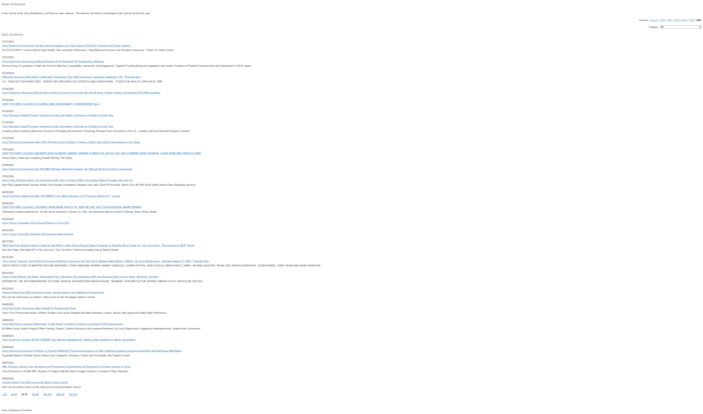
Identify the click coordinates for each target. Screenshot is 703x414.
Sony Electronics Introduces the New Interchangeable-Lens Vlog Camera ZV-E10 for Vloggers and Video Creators (66, 45)
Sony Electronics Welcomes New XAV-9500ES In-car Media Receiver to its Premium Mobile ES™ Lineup (61, 196)
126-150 (60, 394)
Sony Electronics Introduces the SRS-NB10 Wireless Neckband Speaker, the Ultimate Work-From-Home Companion (67, 169)
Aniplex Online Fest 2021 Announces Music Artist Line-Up (35, 382)
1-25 (4, 394)
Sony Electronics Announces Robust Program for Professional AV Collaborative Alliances (53, 61)
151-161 (73, 394)
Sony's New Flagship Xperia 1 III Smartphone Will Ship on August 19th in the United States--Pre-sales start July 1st (67, 180)
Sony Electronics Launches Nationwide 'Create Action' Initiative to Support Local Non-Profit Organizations (62, 324)
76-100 (35, 394)
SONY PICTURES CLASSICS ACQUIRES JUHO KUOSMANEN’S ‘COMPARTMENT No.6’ (51, 104)
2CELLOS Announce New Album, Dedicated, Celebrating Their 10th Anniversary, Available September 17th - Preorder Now (71, 77)
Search (654, 20)
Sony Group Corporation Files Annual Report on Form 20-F (35, 223)
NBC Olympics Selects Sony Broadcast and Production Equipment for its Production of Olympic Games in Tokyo (66, 366)
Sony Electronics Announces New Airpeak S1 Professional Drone (39, 308)
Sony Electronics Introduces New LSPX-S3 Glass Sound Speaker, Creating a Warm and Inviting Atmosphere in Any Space (71, 142)
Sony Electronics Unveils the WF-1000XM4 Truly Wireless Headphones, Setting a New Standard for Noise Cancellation (69, 339)
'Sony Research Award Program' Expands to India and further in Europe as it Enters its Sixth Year (57, 126)
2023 (684, 20)
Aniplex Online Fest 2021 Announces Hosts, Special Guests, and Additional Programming (53, 292)
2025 (669, 20)
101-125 (47, 394)
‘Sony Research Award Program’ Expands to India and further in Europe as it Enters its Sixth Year (57, 115)
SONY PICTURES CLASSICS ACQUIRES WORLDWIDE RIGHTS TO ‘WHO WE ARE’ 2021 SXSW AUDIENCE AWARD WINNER (71, 207)
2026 (662, 20)
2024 (677, 20)
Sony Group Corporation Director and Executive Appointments (37, 234)
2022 (691, 20)
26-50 (14, 394)
